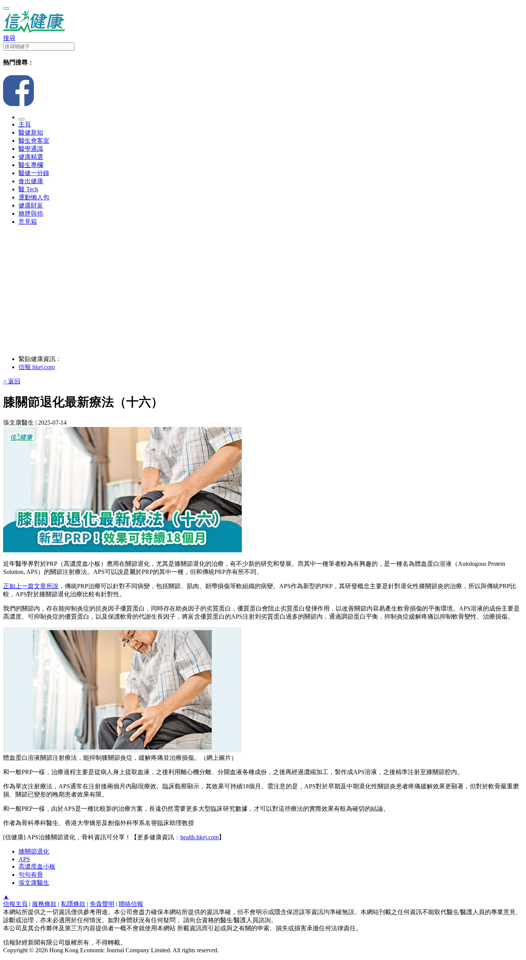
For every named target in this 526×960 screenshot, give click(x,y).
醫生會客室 (33, 140)
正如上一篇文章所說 (31, 586)
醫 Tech (28, 189)
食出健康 (30, 181)
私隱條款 (73, 904)
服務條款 (44, 904)
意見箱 (27, 221)
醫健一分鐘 (33, 173)
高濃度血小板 (36, 866)
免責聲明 (102, 904)
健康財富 (30, 205)
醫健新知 (30, 132)
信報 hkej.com (36, 367)
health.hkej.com (199, 837)
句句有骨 (30, 874)
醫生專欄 (30, 165)
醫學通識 (30, 148)
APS (24, 859)
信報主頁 (15, 904)
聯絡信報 (131, 904)
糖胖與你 (30, 213)
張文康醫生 (33, 882)
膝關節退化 (33, 851)
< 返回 (11, 381)
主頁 (24, 124)
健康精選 (30, 157)
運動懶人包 (33, 197)
